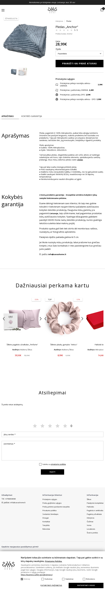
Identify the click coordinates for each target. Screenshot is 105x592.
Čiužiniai (90, 521)
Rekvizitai (46, 529)
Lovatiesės (91, 529)
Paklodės (90, 507)
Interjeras (59, 21)
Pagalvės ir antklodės (95, 510)
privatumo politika (58, 464)
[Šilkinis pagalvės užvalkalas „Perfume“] (22, 318)
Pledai (68, 21)
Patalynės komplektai (95, 503)
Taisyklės (46, 525)
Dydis (58, 49)
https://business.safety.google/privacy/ (37, 574)
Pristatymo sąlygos (50, 499)
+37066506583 (10, 499)
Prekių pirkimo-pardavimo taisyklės (56, 507)
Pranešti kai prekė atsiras (79, 63)
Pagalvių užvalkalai (94, 514)
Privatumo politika (49, 510)
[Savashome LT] (52, 10)
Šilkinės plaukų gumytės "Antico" (63, 344)
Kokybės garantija (31, 116)
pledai (80, 160)
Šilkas (89, 499)
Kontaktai (46, 521)
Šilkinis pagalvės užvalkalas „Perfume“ (22, 344)
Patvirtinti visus (86, 585)
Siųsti (52, 472)
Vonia (89, 525)
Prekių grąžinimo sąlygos (52, 503)
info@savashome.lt (17, 502)
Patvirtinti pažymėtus (51, 585)
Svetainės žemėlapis (50, 514)
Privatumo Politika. (53, 561)
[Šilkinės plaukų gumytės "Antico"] (63, 318)
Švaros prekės (92, 533)
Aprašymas (8, 116)
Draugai (46, 518)
